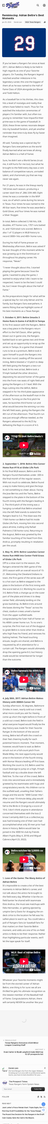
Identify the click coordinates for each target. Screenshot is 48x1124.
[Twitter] (41, 1096)
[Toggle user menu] (44, 5)
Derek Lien (18, 22)
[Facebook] (38, 1096)
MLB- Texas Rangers (32, 22)
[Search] (38, 5)
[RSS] (44, 1096)
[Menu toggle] (3, 5)
